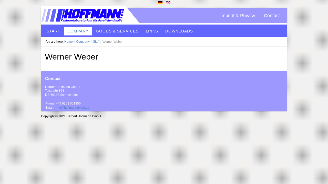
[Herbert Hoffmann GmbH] (90, 15)
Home (68, 41)
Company (83, 41)
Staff (96, 41)
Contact (272, 15)
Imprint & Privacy (237, 15)
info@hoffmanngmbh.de (72, 107)
